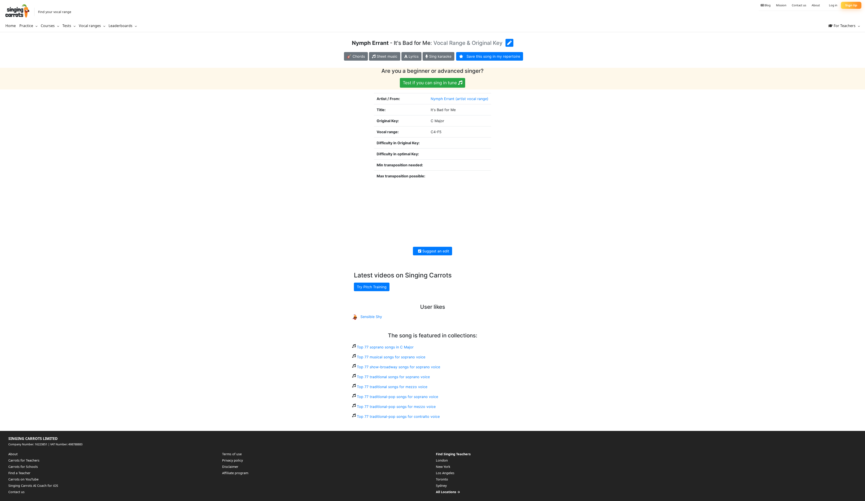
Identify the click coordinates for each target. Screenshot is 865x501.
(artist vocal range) (471, 98)
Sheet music (386, 56)
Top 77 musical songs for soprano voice (391, 357)
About (816, 5)
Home (10, 25)
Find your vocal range (54, 12)
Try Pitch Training (372, 287)
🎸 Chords (356, 56)
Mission (781, 5)
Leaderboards (121, 25)
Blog (767, 5)
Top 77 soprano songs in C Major (385, 347)
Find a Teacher (19, 473)
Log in (833, 5)
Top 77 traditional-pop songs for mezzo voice (396, 406)
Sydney (441, 485)
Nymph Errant (442, 98)
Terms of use (232, 454)
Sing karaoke (439, 56)
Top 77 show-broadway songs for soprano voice (398, 367)
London (442, 460)
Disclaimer (230, 466)
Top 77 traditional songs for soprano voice (393, 377)
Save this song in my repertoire (491, 56)
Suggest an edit (435, 251)
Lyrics (413, 56)
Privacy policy (232, 460)
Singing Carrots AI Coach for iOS (33, 485)
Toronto (442, 479)
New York (443, 466)
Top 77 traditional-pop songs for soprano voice (397, 396)
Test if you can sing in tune (430, 82)
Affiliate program (235, 473)
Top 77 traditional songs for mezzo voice (392, 386)
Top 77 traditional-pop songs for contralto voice (398, 416)
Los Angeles (445, 473)
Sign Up (851, 5)
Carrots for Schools (23, 466)
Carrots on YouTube (23, 479)
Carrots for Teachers (23, 460)
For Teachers (844, 25)
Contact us (799, 5)
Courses (48, 25)
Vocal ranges (90, 25)
